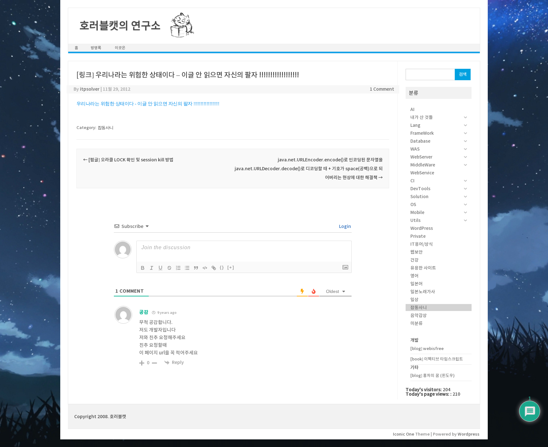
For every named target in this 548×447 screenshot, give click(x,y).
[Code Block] (204, 268)
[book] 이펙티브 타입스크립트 (436, 359)
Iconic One (403, 434)
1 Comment (382, 89)
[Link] (213, 268)
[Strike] (169, 268)
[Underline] (160, 268)
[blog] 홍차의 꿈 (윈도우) (432, 375)
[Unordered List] (187, 268)
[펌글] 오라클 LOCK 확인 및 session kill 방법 (128, 160)
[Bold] (142, 268)
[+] (230, 267)
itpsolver (90, 89)
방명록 (96, 47)
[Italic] (151, 268)
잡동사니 (106, 127)
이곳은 (120, 47)
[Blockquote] (196, 268)
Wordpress (469, 434)
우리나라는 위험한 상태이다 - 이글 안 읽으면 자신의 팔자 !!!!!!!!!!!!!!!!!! (147, 103)
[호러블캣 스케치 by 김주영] (179, 34)
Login (344, 226)
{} (222, 267)
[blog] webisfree (427, 348)
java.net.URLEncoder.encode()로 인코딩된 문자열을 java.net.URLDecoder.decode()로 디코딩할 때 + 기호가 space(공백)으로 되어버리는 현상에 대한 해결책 (309, 168)
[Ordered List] (178, 268)
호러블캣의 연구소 (119, 25)
